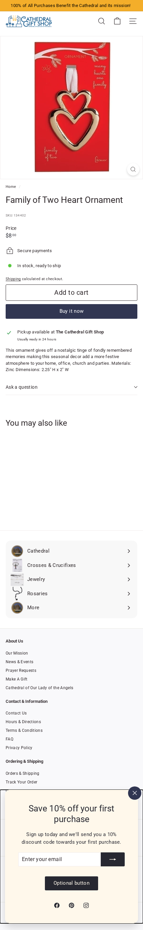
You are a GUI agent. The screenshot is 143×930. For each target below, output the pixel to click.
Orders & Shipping (23, 773)
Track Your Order (21, 782)
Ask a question (22, 387)
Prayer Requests (21, 670)
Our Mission (17, 653)
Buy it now (72, 311)
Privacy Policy (19, 747)
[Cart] (117, 21)
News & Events (19, 662)
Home (11, 187)
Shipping (13, 279)
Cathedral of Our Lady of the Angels (39, 688)
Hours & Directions (23, 721)
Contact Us (16, 713)
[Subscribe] (113, 859)
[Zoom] (133, 169)
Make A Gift (17, 679)
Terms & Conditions (24, 730)
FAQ (9, 739)
